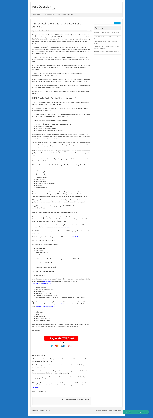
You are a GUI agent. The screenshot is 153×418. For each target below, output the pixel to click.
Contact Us (98, 410)
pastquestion (37, 31)
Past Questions (49, 14)
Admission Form (36, 14)
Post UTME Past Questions (65, 14)
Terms (119, 410)
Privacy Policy (112, 410)
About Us (104, 410)
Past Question (41, 6)
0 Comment (88, 31)
